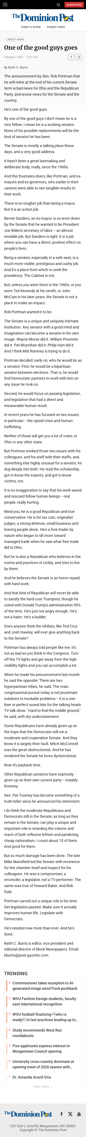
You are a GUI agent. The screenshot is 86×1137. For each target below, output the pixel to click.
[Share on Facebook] (71, 57)
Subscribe (74, 4)
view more (41, 1086)
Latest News (15, 39)
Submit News (56, 27)
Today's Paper (31, 27)
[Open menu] (5, 4)
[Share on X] (79, 57)
